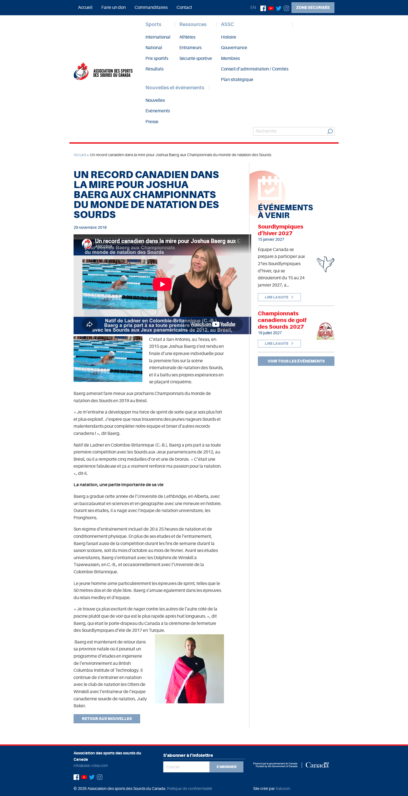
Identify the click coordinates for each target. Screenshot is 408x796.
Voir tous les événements (296, 361)
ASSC (227, 24)
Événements (157, 110)
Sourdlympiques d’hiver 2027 (280, 230)
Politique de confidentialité (189, 788)
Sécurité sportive (195, 58)
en (253, 7)
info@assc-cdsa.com (91, 765)
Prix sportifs (156, 58)
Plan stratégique (237, 79)
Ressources (192, 24)
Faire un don (113, 7)
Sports (153, 24)
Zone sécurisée (313, 7)
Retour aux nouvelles (107, 718)
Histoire (228, 37)
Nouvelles (155, 100)
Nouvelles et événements (174, 87)
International (157, 37)
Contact (184, 7)
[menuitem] (85, 7)
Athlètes (187, 37)
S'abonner (226, 767)
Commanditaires (151, 7)
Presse (151, 121)
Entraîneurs (190, 47)
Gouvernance (234, 47)
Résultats (154, 69)
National (153, 47)
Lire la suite (277, 297)
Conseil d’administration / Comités (254, 69)
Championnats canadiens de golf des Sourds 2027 (282, 320)
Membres (230, 58)
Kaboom (283, 788)
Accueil (85, 7)
